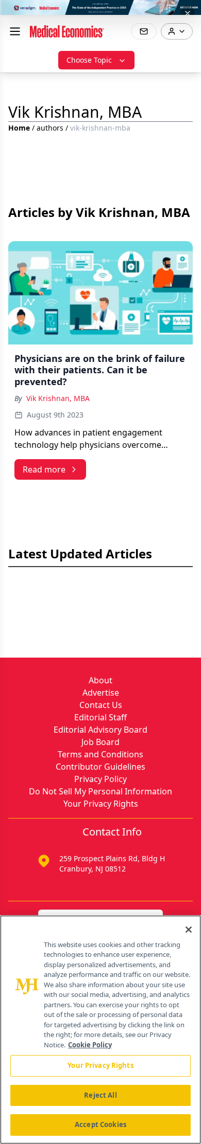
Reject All (100, 1095)
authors (50, 128)
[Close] (188, 929)
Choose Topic (89, 60)
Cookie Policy (90, 1044)
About (100, 680)
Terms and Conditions (100, 754)
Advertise (100, 692)
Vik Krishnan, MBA (58, 398)
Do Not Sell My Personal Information (100, 791)
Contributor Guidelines (100, 766)
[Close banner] (187, 13)
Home (19, 128)
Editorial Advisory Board (100, 729)
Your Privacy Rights (100, 803)
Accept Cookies (100, 1124)
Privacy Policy (100, 779)
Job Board (100, 742)
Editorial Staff (100, 717)
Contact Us (100, 705)
